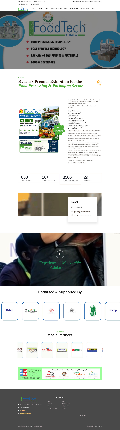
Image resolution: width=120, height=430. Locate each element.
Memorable (71, 263)
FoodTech (29, 426)
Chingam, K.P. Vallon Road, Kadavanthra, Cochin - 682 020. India (86, 1)
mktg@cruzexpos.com (40, 1)
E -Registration (65, 406)
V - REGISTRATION (52, 408)
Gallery (65, 8)
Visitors (46, 8)
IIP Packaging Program (56, 8)
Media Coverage (74, 8)
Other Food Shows (84, 8)
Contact (93, 8)
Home (33, 8)
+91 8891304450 (35, 4)
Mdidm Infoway (98, 426)
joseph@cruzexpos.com (25, 1)
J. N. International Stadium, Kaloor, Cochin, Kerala (31, 404)
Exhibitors (40, 8)
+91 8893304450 (23, 4)
